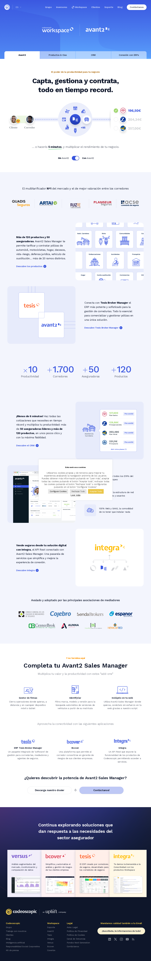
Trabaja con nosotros (16, 931)
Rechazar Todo (78, 491)
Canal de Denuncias (76, 939)
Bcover (50, 946)
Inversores (61, 7)
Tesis (49, 935)
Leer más (75, 495)
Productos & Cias (58, 55)
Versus (50, 942)
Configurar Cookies (58, 491)
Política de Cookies (76, 935)
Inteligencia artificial (15, 942)
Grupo (48, 7)
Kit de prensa (12, 950)
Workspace (81, 7)
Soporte (108, 7)
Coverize (51, 950)
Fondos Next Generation (78, 942)
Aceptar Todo (96, 491)
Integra (50, 939)
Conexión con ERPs (129, 55)
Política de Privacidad (77, 931)
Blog (120, 7)
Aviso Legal (72, 927)
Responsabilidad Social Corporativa (23, 946)
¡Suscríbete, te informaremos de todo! (121, 931)
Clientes (95, 7)
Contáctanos (73, 946)
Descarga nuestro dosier (49, 790)
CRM (93, 55)
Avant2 (22, 55)
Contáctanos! (101, 790)
